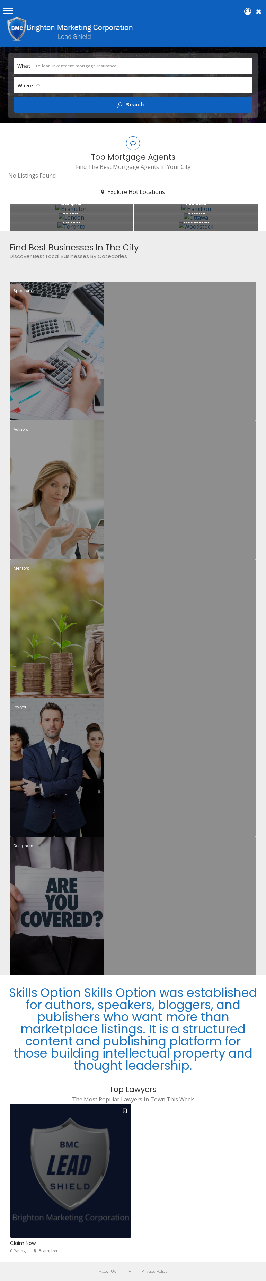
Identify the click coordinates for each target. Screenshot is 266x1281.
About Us (107, 1271)
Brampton (48, 1250)
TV (128, 1271)
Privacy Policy (154, 1271)
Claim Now (23, 1243)
